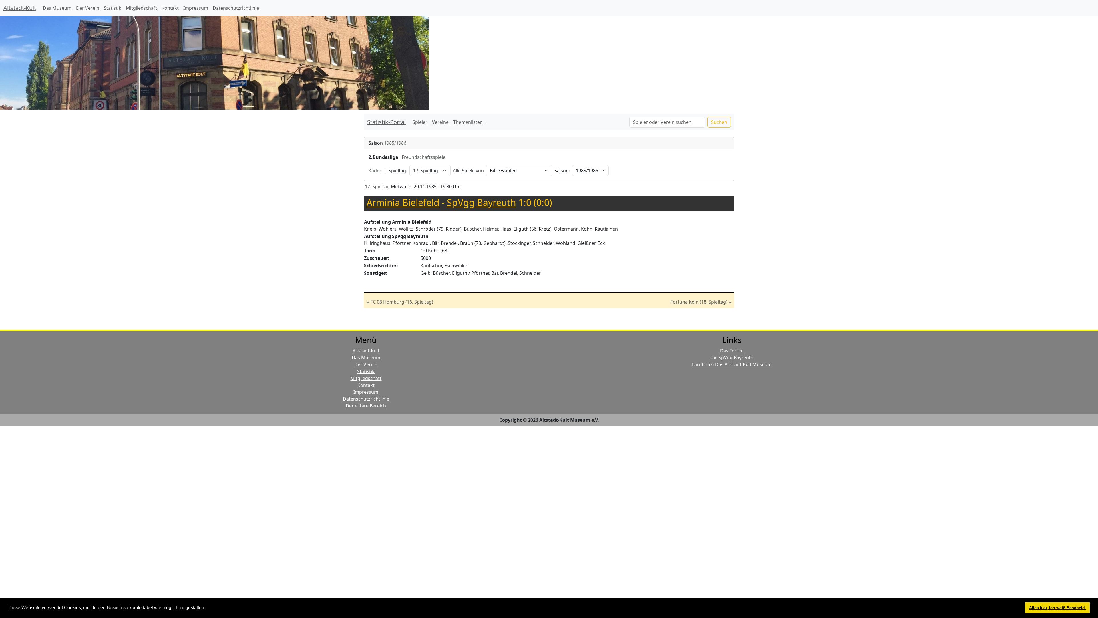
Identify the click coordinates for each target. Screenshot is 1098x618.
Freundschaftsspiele (423, 157)
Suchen (719, 122)
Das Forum (732, 351)
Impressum (195, 8)
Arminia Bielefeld (403, 202)
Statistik (112, 8)
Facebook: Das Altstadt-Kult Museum (732, 364)
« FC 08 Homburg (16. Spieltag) (400, 302)
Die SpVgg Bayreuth (731, 357)
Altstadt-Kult (19, 8)
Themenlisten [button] (468, 122)
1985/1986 (395, 143)
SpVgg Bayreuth (481, 202)
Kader (375, 170)
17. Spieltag (377, 186)
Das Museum (57, 8)
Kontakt (170, 8)
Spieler (420, 122)
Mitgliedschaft (141, 8)
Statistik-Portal (386, 122)
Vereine (440, 122)
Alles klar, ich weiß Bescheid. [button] (1057, 607)
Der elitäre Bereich (366, 406)
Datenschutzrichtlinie (236, 8)
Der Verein (87, 8)
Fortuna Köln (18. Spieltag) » (701, 302)
